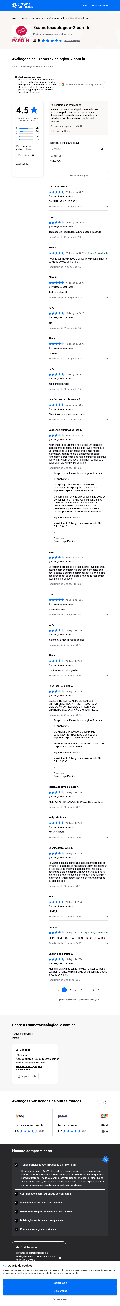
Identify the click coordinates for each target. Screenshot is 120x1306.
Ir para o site (29, 1076)
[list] (60, 1122)
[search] (33, 155)
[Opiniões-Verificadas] (22, 5)
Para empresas (100, 5)
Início (14, 18)
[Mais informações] (60, 1258)
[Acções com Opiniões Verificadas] (107, 207)
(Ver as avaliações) (72, 41)
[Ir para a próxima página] (98, 990)
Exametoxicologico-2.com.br (77, 18)
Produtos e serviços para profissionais (40, 18)
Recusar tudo (60, 1290)
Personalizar (60, 1299)
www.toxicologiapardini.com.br (31, 1062)
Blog (84, 5)
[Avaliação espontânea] (49, 196)
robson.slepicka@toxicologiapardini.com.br (35, 1059)
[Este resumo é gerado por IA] (81, 126)
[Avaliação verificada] (86, 253)
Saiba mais (35, 92)
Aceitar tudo (60, 1282)
